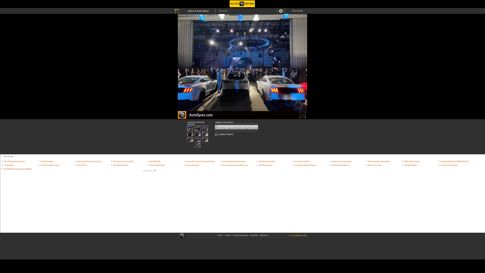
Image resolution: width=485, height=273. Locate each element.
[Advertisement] (279, 136)
